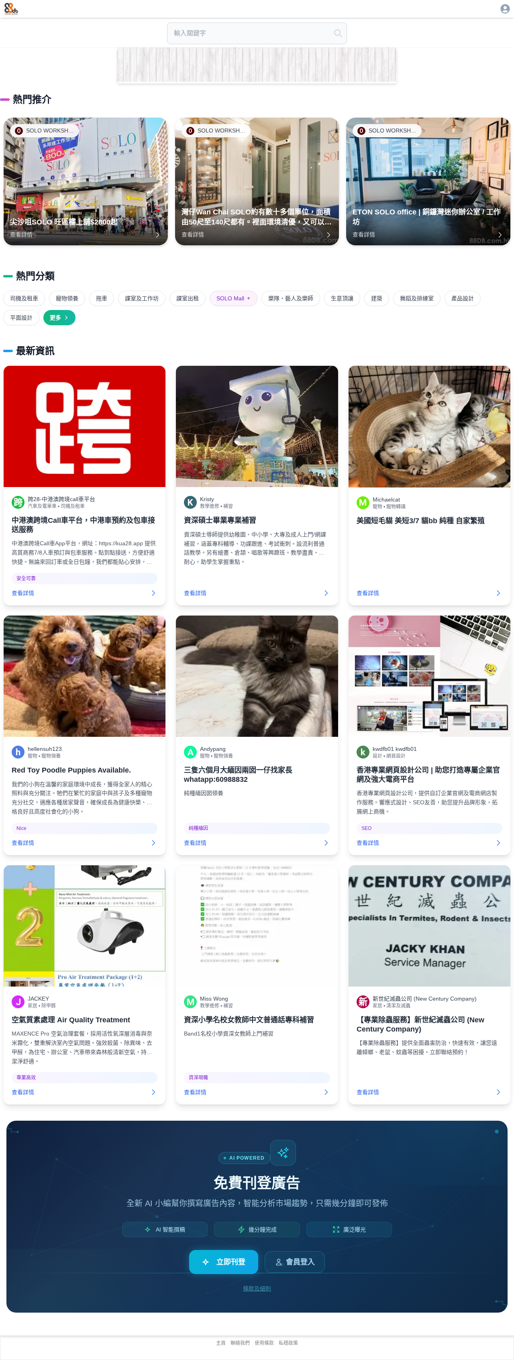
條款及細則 (257, 1288)
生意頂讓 (342, 298)
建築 (376, 298)
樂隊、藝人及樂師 (290, 298)
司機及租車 (24, 298)
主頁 (221, 1343)
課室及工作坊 (142, 298)
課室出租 (187, 298)
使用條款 (264, 1343)
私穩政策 (288, 1343)
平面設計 (21, 317)
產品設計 (462, 298)
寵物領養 (67, 298)
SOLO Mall (233, 298)
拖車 (101, 298)
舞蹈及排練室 (417, 298)
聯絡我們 (240, 1343)
